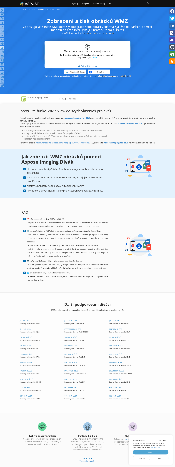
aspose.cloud (106, 33)
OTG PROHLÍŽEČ (70, 387)
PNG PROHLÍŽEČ (70, 346)
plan (95, 57)
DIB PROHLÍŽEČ (26, 337)
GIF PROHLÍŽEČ (25, 346)
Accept (150, 452)
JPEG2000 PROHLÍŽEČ (72, 329)
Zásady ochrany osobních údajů (119, 76)
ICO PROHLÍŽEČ (115, 396)
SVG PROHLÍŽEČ (26, 371)
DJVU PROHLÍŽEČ (71, 379)
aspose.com (90, 33)
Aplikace (72, 99)
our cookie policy (156, 447)
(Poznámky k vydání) (87, 461)
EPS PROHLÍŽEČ (115, 387)
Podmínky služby (100, 76)
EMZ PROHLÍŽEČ (115, 354)
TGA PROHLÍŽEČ (26, 354)
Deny (160, 458)
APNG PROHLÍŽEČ (116, 346)
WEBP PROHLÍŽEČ (116, 362)
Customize (141, 458)
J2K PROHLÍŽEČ (25, 329)
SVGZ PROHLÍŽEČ (71, 371)
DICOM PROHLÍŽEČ (116, 371)
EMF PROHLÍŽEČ (70, 354)
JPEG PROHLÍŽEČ (70, 321)
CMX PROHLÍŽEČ (70, 396)
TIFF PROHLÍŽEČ (70, 337)
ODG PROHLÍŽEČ (26, 387)
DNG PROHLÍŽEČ (115, 379)
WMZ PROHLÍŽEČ (71, 362)
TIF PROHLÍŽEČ (115, 337)
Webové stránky (99, 4)
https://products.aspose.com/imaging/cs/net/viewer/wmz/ (63, 142)
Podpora (85, 4)
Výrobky (75, 4)
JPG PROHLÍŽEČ (26, 321)
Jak (58, 99)
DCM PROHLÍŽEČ (26, 379)
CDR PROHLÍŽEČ (26, 396)
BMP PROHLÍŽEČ (115, 329)
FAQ (64, 99)
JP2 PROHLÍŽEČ (115, 321)
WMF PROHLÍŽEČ (26, 362)
